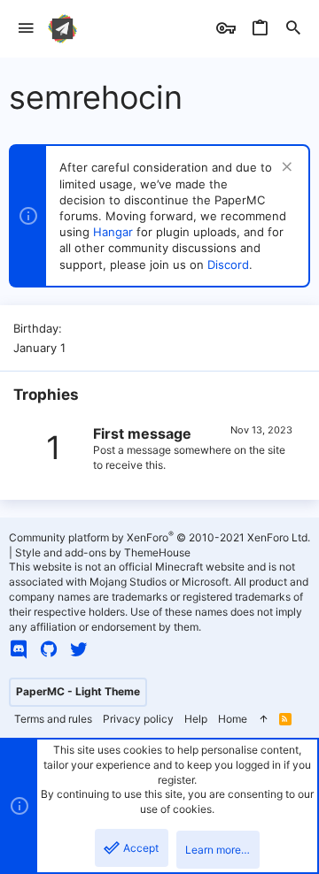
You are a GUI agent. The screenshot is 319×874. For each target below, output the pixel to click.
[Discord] (18, 649)
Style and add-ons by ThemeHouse (103, 552)
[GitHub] (48, 649)
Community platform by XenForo (159, 537)
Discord (228, 264)
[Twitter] (79, 649)
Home (232, 718)
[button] (26, 28)
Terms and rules (53, 718)
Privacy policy (138, 718)
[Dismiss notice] (285, 168)
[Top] (263, 719)
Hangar (113, 232)
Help (195, 718)
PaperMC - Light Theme (78, 691)
